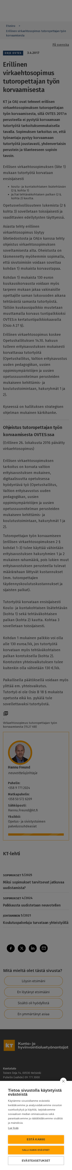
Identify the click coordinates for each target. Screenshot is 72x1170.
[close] (63, 1081)
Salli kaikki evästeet (36, 1150)
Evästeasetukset (36, 1160)
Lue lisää (13, 1128)
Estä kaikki (36, 1139)
